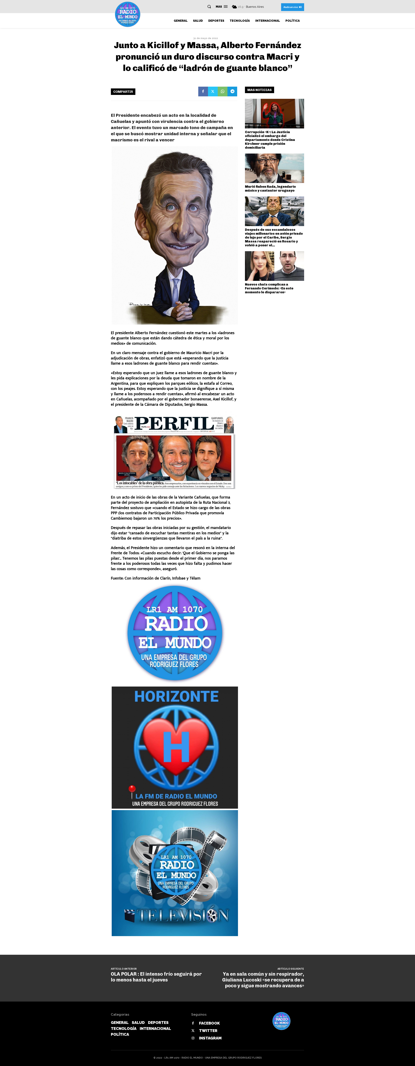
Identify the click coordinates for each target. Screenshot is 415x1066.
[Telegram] (232, 91)
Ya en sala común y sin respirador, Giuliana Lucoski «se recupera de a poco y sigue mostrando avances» (263, 980)
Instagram (210, 1038)
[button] (209, 6)
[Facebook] (203, 91)
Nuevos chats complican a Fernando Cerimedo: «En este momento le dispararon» (269, 288)
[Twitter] (213, 91)
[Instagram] (193, 1038)
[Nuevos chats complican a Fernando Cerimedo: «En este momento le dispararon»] (274, 266)
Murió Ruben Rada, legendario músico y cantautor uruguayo (270, 188)
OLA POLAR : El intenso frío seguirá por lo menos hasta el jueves (156, 977)
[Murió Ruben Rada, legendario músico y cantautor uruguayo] (274, 168)
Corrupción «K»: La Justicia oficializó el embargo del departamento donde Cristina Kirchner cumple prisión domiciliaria (270, 139)
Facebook (209, 1023)
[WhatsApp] (222, 91)
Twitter (208, 1030)
